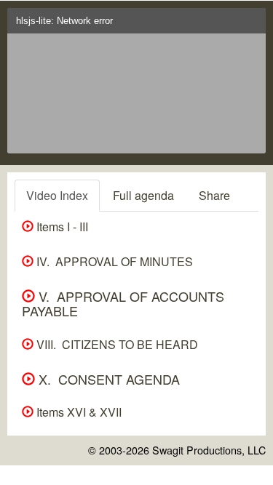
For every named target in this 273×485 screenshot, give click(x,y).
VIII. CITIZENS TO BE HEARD (115, 344)
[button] (251, 25)
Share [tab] (214, 195)
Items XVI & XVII (77, 412)
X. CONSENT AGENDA (107, 378)
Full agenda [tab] (143, 195)
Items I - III (60, 226)
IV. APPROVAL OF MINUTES (113, 261)
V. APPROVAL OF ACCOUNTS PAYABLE (123, 303)
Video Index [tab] (57, 195)
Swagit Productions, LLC (209, 449)
